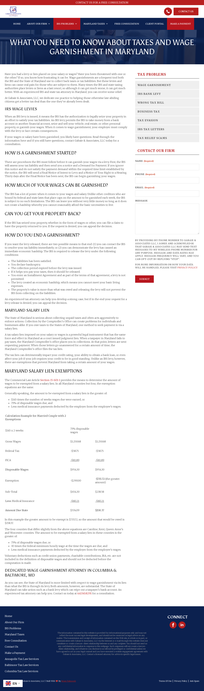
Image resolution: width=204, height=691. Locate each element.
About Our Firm (37, 23)
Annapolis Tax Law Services (22, 659)
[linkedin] (182, 624)
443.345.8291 (84, 593)
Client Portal (154, 23)
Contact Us (11, 646)
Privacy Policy (187, 267)
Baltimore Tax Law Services (22, 665)
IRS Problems (65, 23)
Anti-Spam (194, 681)
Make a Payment (180, 23)
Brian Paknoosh (68, 681)
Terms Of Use (165, 681)
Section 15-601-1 (50, 380)
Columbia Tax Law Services (21, 671)
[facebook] (173, 624)
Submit (144, 279)
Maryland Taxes (94, 23)
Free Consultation (126, 23)
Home (17, 23)
